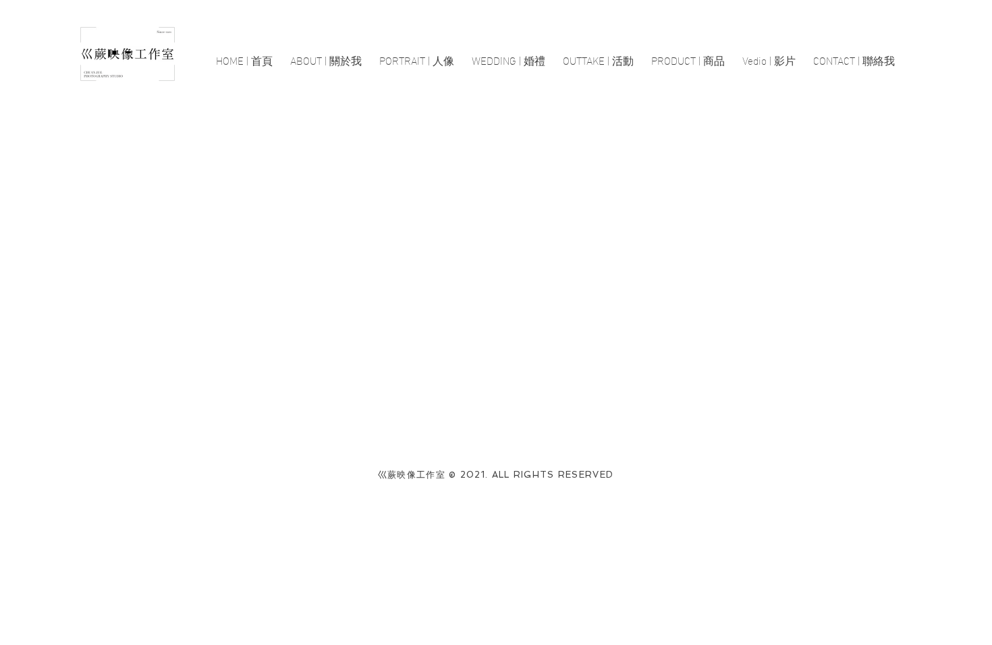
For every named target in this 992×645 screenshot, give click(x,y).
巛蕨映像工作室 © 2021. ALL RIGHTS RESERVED (496, 475)
